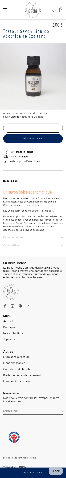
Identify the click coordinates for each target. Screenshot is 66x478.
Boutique (9, 327)
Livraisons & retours (16, 357)
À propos (9, 339)
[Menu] (5, 9)
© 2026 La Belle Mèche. (14, 467)
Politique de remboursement (22, 375)
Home (6, 113)
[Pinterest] (20, 306)
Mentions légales (14, 363)
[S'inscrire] (61, 411)
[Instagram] (12, 306)
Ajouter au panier (33, 473)
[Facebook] (4, 306)
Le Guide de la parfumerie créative (19, 458)
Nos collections (13, 333)
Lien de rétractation (16, 381)
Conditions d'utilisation (18, 369)
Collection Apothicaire (24, 113)
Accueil (8, 321)
